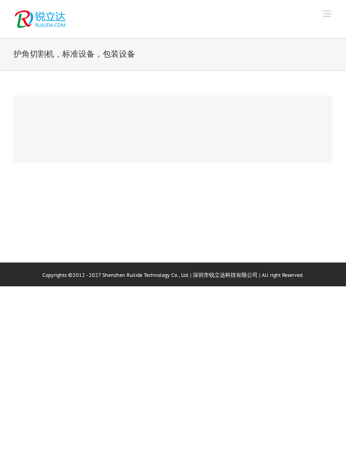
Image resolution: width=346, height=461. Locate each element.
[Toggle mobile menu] (327, 13)
